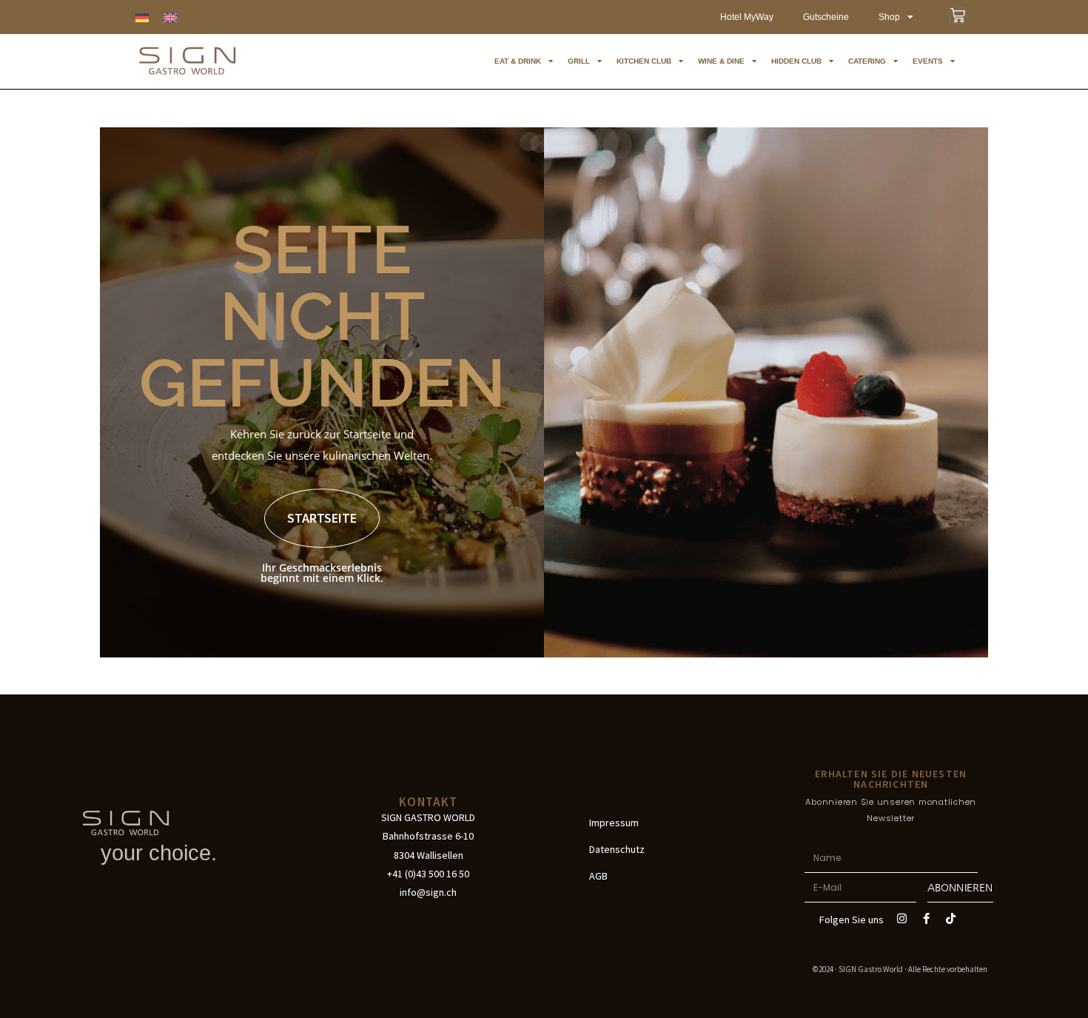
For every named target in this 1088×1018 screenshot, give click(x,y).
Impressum (614, 822)
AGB (598, 876)
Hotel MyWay (746, 17)
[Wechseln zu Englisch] (170, 17)
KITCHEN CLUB (644, 61)
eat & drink (517, 61)
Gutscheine (826, 17)
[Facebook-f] (927, 918)
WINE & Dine (721, 61)
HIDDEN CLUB (796, 61)
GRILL (579, 61)
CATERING (867, 61)
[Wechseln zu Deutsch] (142, 17)
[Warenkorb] (958, 15)
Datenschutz (617, 849)
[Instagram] (902, 918)
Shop (889, 17)
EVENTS (928, 61)
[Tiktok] (951, 918)
